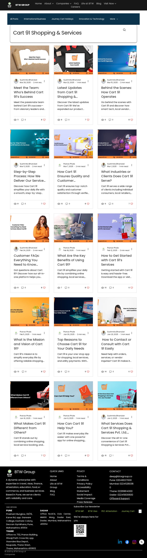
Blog (52, 491)
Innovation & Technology (91, 19)
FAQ (52, 494)
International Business (35, 19)
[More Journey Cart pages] (135, 511)
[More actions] (45, 81)
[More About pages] (53, 3)
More (112, 19)
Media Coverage (86, 498)
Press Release (84, 502)
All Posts (14, 19)
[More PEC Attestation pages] (118, 511)
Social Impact (84, 494)
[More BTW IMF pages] (85, 511)
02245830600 (125, 494)
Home (53, 476)
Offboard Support (120, 498)
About (53, 480)
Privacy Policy (84, 483)
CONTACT (115, 471)
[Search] (124, 30)
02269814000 (125, 491)
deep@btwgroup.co (121, 476)
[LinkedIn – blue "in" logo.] (119, 542)
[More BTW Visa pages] (98, 511)
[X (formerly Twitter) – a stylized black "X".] (141, 542)
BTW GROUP (22, 5)
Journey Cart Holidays (62, 19)
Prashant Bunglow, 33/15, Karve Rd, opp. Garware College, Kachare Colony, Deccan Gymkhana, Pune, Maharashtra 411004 (19, 520)
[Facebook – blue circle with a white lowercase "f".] (127, 542)
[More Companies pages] (70, 3)
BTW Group (24, 472)
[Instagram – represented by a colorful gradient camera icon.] (134, 542)
